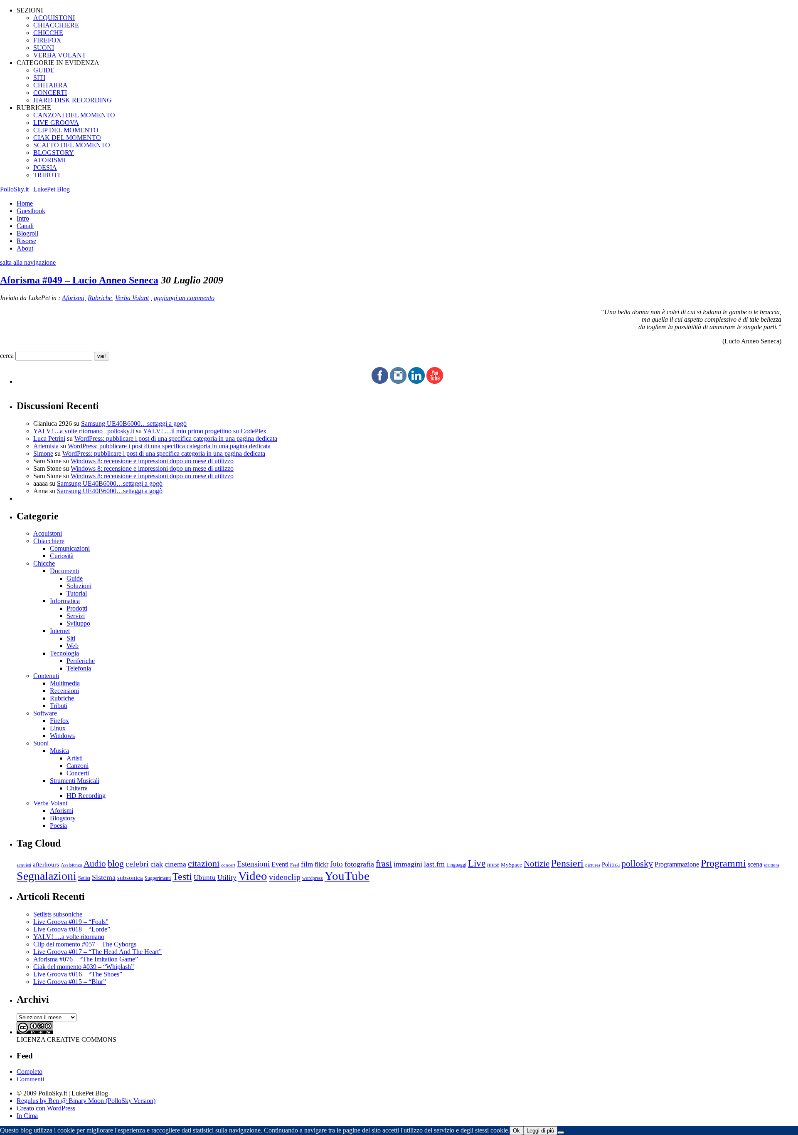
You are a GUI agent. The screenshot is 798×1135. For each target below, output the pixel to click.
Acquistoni (47, 533)
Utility (226, 878)
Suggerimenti (158, 878)
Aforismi (73, 297)
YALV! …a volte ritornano (68, 936)
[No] (560, 1132)
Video (252, 875)
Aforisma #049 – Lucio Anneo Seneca (79, 280)
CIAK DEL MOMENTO (67, 137)
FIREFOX (47, 40)
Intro (23, 218)
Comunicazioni (70, 548)
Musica (59, 750)
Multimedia (65, 683)
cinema (175, 864)
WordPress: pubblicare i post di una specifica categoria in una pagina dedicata (175, 438)
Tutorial (76, 593)
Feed (294, 864)
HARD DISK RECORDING (72, 100)
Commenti (30, 1079)
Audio (95, 863)
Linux (58, 728)
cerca (7, 355)
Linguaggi (456, 865)
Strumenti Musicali (74, 780)
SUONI (43, 47)
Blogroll (27, 233)
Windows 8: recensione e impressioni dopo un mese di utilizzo (152, 460)
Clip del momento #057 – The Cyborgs (84, 944)
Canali (25, 225)
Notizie (536, 864)
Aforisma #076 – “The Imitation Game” (85, 959)
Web (72, 645)
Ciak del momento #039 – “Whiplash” (83, 966)
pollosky (637, 864)
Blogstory (63, 818)
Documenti (64, 570)
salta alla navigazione (28, 262)
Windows (62, 735)
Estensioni (253, 863)
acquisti (24, 865)
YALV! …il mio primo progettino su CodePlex (204, 431)
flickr (321, 864)
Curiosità (62, 555)
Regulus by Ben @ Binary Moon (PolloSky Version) (86, 1100)
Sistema (104, 877)
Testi (182, 876)
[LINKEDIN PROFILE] (416, 381)
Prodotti (76, 608)
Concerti (77, 773)
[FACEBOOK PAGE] (380, 381)
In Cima (27, 1115)
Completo (29, 1071)
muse (493, 864)
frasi (384, 863)
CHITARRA (50, 85)
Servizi (75, 615)
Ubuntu (205, 878)
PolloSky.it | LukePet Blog (35, 189)
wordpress (312, 878)
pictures (592, 864)
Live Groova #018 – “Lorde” (71, 929)
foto (336, 863)
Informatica (65, 600)
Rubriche (100, 297)
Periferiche (80, 660)
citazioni (203, 863)
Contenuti (46, 675)
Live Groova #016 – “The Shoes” (77, 974)
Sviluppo (78, 623)
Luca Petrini (49, 438)
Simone (43, 453)
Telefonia (78, 668)
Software (45, 713)
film (307, 864)
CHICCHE (48, 32)
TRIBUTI (46, 175)
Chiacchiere (48, 540)
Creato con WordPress (46, 1108)
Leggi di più (540, 1131)
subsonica (130, 877)
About (25, 248)
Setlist (84, 878)
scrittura (771, 864)
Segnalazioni (46, 875)
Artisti (74, 758)
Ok (516, 1131)
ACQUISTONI (54, 17)
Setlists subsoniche (57, 914)
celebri (137, 863)
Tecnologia (64, 653)
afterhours (46, 864)
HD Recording (86, 795)
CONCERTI (50, 92)
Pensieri (567, 863)
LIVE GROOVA (56, 122)
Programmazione (677, 864)
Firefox (59, 720)
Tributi (58, 705)
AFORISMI (49, 160)
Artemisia (46, 446)
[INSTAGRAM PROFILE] (398, 381)
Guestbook (31, 210)
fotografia (359, 864)
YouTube (347, 875)
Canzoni (77, 765)
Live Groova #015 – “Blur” (69, 981)
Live (476, 863)
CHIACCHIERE (56, 25)
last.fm (434, 864)
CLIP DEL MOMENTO (66, 130)
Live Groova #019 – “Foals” (70, 921)
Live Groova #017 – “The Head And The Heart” (97, 951)
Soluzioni (78, 585)
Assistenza (71, 865)
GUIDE (43, 70)
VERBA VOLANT (59, 55)
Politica (611, 865)
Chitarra (77, 788)
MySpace (511, 865)
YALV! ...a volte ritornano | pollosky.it (83, 431)
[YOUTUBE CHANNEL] (434, 381)
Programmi (723, 863)
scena (755, 864)
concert (228, 864)
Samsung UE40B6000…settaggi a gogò (134, 423)
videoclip (284, 877)
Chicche (44, 563)
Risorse (26, 240)
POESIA (45, 167)
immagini (408, 864)
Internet (60, 630)
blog (116, 864)
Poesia (58, 825)
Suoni (41, 743)
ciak (156, 864)
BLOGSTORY (53, 152)
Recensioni (64, 690)
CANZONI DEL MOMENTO (74, 115)
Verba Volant (132, 297)
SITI (39, 77)
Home (25, 203)
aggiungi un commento (184, 297)
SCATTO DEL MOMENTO (71, 145)
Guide (74, 578)
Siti (70, 638)
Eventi (279, 864)
